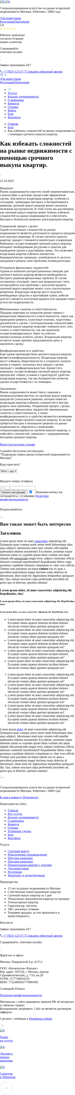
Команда (13, 103)
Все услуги (15, 813)
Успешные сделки (19, 831)
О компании (16, 100)
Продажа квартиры (20, 861)
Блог (11, 113)
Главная (13, 123)
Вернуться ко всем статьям (17, 444)
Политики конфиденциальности (24, 497)
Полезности (30, 797)
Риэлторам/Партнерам (14, 21)
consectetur (41, 541)
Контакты (14, 117)
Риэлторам (15, 872)
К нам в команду (11, 797)
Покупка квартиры (20, 858)
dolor (20, 729)
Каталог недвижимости (23, 96)
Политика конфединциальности (21, 995)
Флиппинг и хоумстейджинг (26, 875)
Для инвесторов (10, 18)
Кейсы (12, 110)
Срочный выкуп (18, 851)
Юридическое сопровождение (27, 854)
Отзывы (13, 107)
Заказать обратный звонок (45, 71)
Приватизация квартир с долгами (30, 865)
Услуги (12, 93)
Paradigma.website (40, 1018)
